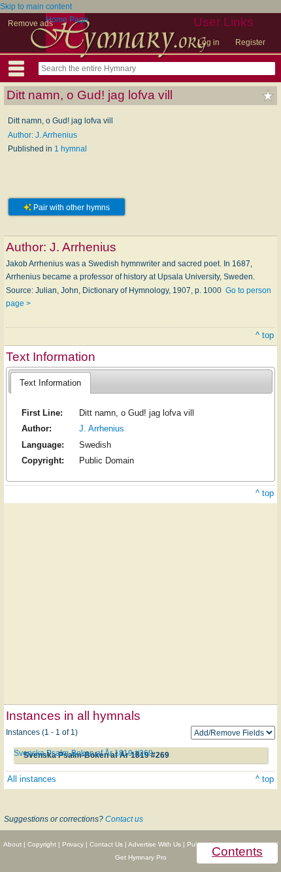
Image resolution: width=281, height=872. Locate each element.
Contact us (124, 819)
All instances (31, 779)
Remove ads (30, 23)
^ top (265, 335)
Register (250, 42)
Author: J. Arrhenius (42, 135)
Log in (208, 42)
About (12, 844)
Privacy (73, 844)
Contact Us (106, 844)
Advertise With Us (154, 844)
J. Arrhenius (101, 428)
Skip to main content (36, 6)
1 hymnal (70, 148)
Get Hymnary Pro (141, 857)
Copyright (41, 844)
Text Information (50, 383)
